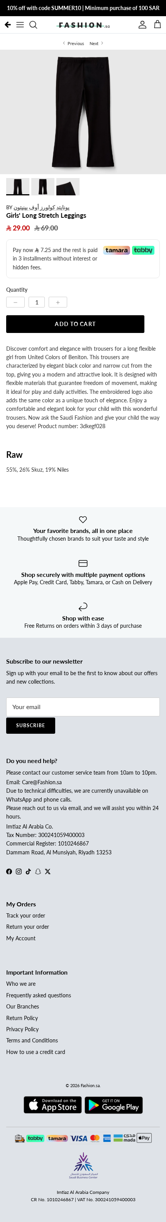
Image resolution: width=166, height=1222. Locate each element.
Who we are (21, 983)
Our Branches (22, 1006)
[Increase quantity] (58, 302)
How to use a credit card (35, 1052)
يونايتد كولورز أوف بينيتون (41, 207)
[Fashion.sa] (83, 24)
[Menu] (20, 24)
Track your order (25, 915)
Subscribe (30, 725)
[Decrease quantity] (15, 302)
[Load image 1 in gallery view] (83, 112)
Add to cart (75, 324)
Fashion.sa (90, 1085)
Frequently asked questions (38, 995)
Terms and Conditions (32, 1040)
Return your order (27, 926)
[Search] (37, 24)
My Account (21, 938)
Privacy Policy (22, 1029)
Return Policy (22, 1018)
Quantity (16, 289)
